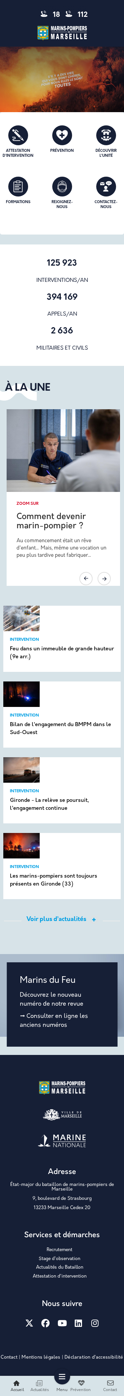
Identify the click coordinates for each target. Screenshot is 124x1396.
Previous (86, 578)
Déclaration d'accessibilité (93, 1357)
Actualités (39, 1390)
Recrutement (59, 1250)
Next (104, 578)
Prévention (62, 151)
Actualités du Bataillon (59, 1267)
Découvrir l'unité (106, 153)
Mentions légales (40, 1357)
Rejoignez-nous (62, 204)
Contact (9, 1357)
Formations (18, 202)
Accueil (17, 1390)
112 (82, 15)
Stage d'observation (59, 1259)
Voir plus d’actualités (56, 920)
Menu (62, 1390)
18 (55, 15)
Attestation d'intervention (18, 153)
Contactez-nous (106, 204)
